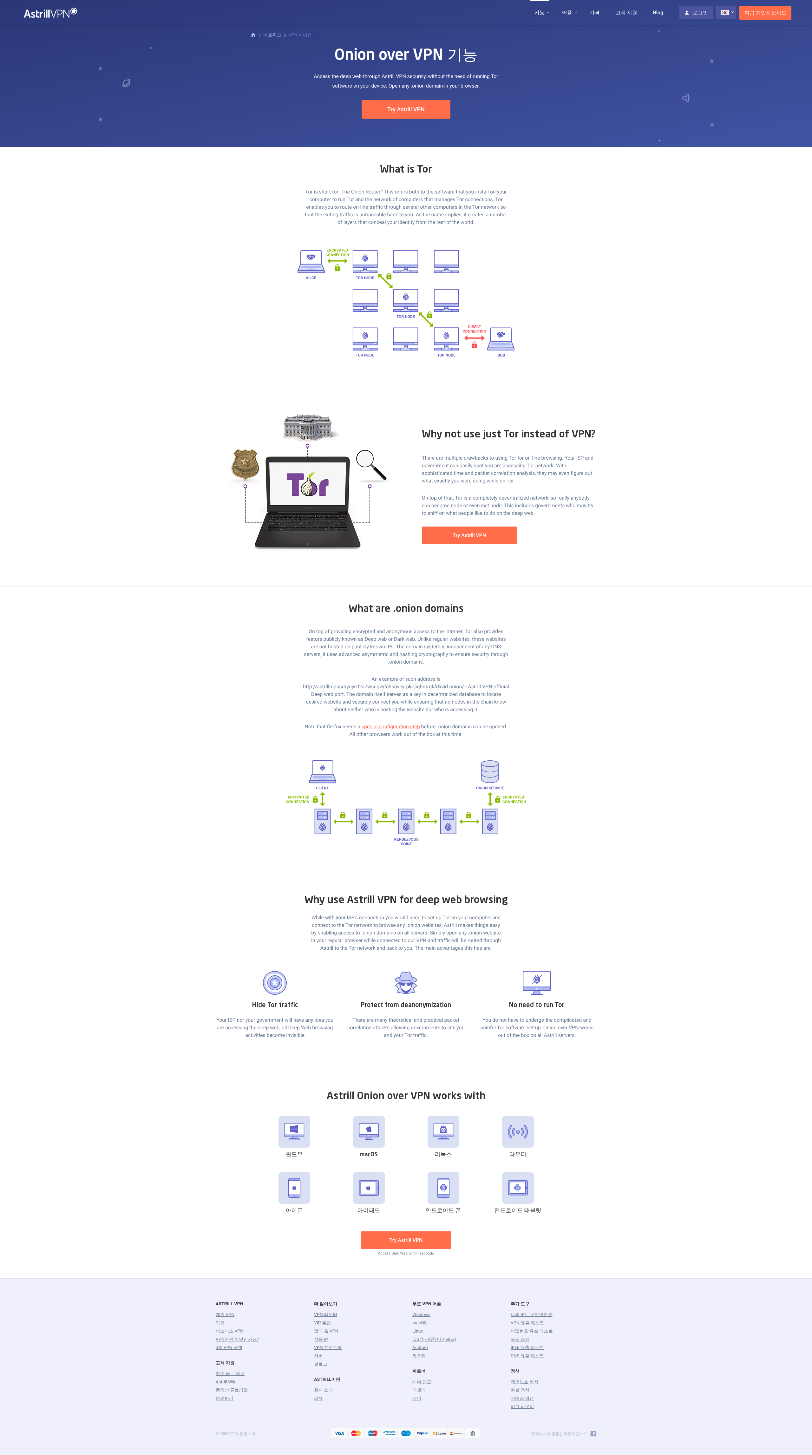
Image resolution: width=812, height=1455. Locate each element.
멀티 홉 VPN (326, 1331)
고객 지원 (626, 13)
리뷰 (318, 1398)
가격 (595, 13)
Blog (658, 13)
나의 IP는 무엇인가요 (532, 1314)
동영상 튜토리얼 (232, 1390)
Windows (421, 1314)
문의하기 (224, 1398)
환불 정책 (520, 1390)
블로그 (320, 1364)
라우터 (419, 1356)
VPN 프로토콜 (328, 1347)
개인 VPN (225, 1314)
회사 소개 (323, 1390)
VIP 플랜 (322, 1323)
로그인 (700, 13)
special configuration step (391, 727)
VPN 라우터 (325, 1314)
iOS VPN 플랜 (229, 1347)
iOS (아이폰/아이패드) (434, 1339)
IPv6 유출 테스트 (527, 1347)
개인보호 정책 (524, 1382)
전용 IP (321, 1339)
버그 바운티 (522, 1406)
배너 (416, 1398)
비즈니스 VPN (229, 1331)
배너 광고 (421, 1382)
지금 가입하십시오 (765, 13)
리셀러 (419, 1390)
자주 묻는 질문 (230, 1373)
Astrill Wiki (226, 1382)
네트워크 (272, 35)
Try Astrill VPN (406, 109)
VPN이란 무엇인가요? (237, 1339)
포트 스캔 (520, 1339)
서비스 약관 (522, 1398)
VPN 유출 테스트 (527, 1323)
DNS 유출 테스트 (527, 1356)
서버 (318, 1356)
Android (420, 1347)
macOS (419, 1323)
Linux (417, 1331)
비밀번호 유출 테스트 (532, 1331)
